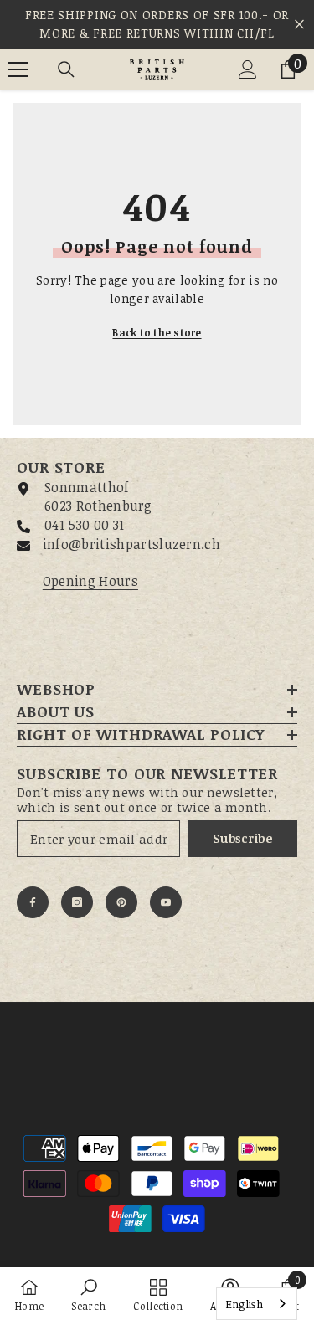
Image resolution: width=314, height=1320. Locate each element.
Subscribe (242, 838)
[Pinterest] (121, 902)
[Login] (248, 69)
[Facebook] (33, 902)
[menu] (18, 69)
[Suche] (66, 69)
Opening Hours (90, 581)
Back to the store (156, 332)
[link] (88, 1294)
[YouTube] (166, 902)
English (244, 1304)
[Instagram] (77, 902)
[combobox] (256, 1303)
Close (299, 24)
